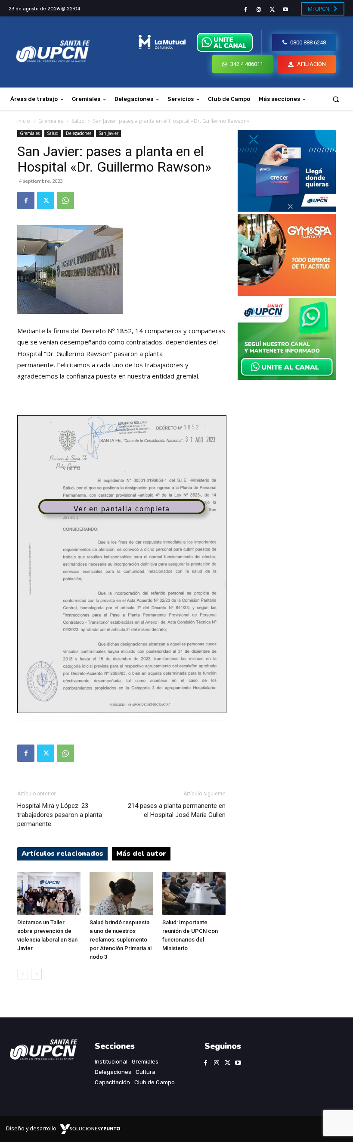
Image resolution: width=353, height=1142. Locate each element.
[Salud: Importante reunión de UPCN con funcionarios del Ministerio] (194, 893)
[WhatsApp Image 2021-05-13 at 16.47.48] (287, 293)
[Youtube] (285, 9)
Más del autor (141, 853)
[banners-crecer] (287, 209)
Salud (78, 121)
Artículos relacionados (62, 853)
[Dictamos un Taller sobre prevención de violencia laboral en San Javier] (49, 893)
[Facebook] (245, 9)
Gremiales (50, 121)
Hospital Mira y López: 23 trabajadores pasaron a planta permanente (59, 815)
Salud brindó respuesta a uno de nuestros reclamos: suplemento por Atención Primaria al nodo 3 (121, 939)
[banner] (287, 377)
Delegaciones (78, 133)
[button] (336, 99)
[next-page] (36, 974)
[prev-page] (22, 974)
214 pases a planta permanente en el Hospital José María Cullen (177, 810)
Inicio (23, 121)
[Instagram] (258, 9)
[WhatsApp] (65, 200)
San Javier (108, 133)
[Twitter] (272, 9)
